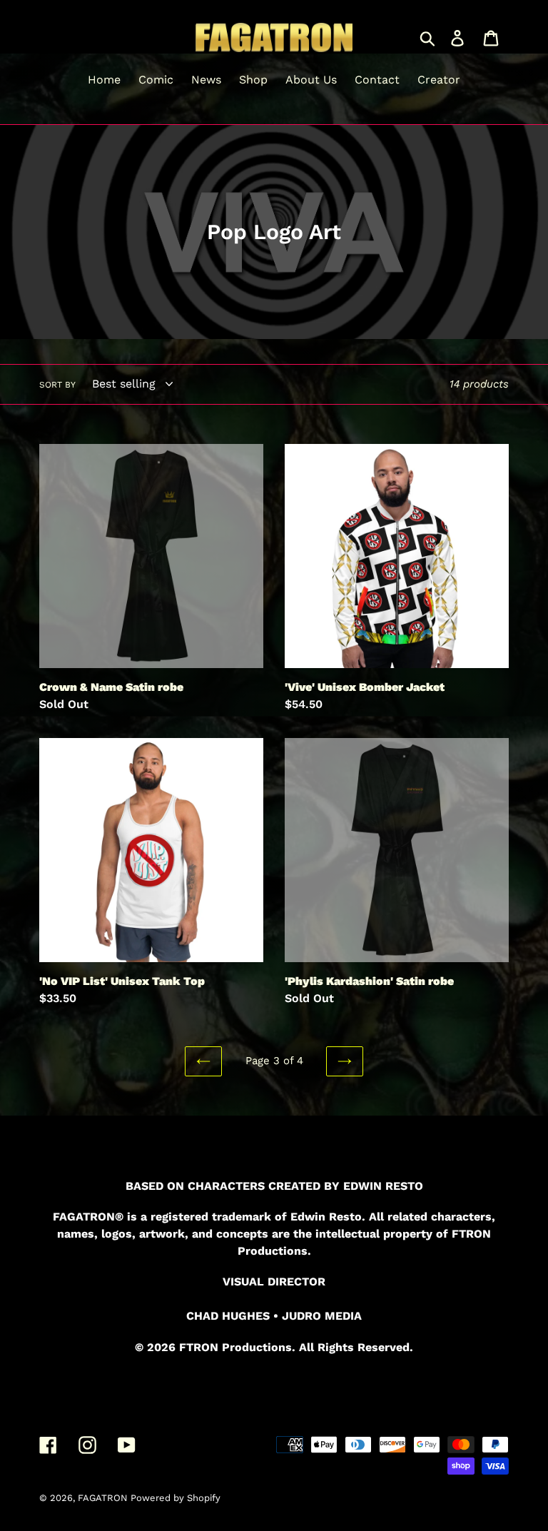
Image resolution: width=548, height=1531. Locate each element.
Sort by (57, 385)
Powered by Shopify (175, 1497)
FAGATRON (104, 1497)
